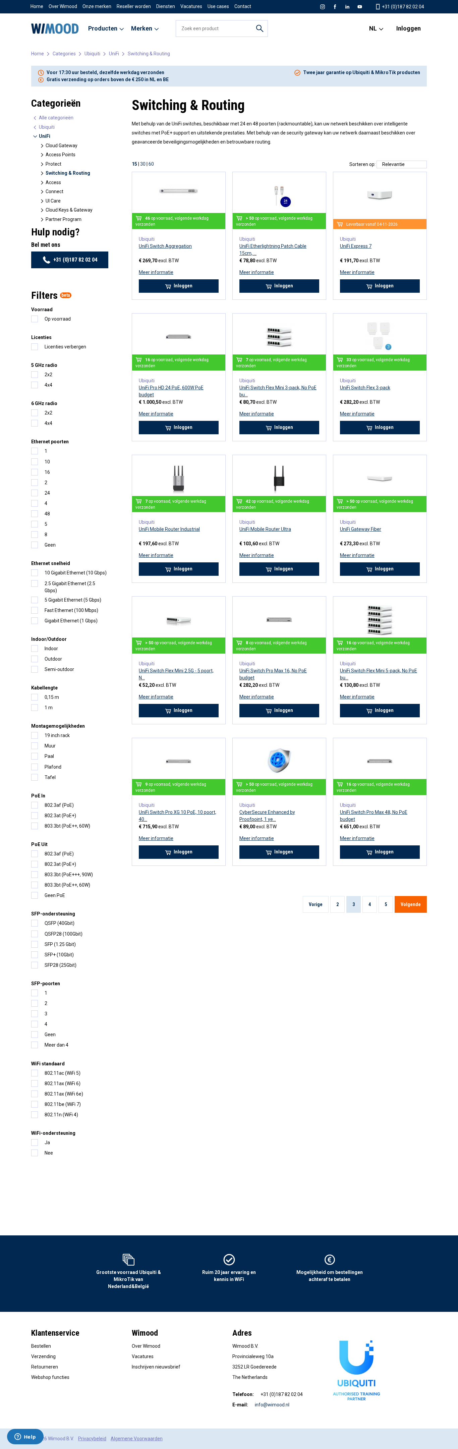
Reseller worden (134, 6)
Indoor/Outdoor (49, 639)
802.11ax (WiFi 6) (62, 1083)
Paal (49, 756)
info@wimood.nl (272, 1404)
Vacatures (191, 6)
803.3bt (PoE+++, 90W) (69, 874)
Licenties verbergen (65, 346)
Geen (50, 545)
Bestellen (41, 1346)
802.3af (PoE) (59, 805)
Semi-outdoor (59, 669)
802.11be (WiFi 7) (63, 1104)
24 (47, 493)
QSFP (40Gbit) (59, 923)
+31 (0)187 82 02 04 (75, 260)
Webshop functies (50, 1377)
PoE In (38, 795)
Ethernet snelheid (50, 563)
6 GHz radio (44, 403)
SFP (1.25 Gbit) (60, 944)
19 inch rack (57, 735)
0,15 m (52, 697)
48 (47, 513)
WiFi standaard (48, 1063)
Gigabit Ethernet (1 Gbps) (71, 620)
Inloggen (408, 28)
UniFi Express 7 (355, 246)
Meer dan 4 (56, 1045)
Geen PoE (55, 895)
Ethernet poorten (50, 441)
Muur (50, 745)
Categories (64, 53)
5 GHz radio (44, 365)
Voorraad (42, 309)
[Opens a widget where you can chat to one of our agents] (25, 1437)
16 (47, 472)
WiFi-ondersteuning (53, 1133)
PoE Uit (39, 844)
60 (151, 164)
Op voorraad (58, 319)
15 (134, 164)
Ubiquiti (92, 53)
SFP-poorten (45, 983)
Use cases (218, 6)
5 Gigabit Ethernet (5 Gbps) (73, 600)
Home (37, 6)
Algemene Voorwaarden (137, 1438)
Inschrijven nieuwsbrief (156, 1367)
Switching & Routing (149, 53)
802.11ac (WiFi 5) (62, 1073)
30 (143, 164)
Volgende (411, 904)
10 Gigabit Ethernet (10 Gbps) (76, 572)
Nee (49, 1153)
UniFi (114, 53)
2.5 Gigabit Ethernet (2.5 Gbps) (70, 587)
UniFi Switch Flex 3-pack (365, 387)
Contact (242, 6)
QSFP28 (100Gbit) (63, 934)
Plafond (53, 767)
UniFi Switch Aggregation (165, 246)
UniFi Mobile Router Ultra (265, 529)
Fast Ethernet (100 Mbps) (71, 610)
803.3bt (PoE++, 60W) (67, 826)
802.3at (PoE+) (60, 815)
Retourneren (44, 1367)
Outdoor (53, 659)
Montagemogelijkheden (58, 726)
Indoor (51, 648)
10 (47, 461)
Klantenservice (55, 1333)
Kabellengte (44, 687)
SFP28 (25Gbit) (60, 965)
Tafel (50, 777)
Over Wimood (63, 6)
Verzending (43, 1356)
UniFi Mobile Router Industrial (169, 529)
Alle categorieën (55, 117)
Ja (47, 1142)
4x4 (48, 385)
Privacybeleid (92, 1438)
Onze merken (96, 6)
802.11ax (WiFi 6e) (64, 1094)
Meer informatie (156, 272)
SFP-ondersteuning (53, 913)
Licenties (41, 337)
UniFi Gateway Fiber (360, 529)
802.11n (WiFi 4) (61, 1114)
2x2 (48, 374)
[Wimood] (55, 28)
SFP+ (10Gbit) (59, 954)
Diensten (165, 6)
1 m (49, 707)
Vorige (316, 904)
